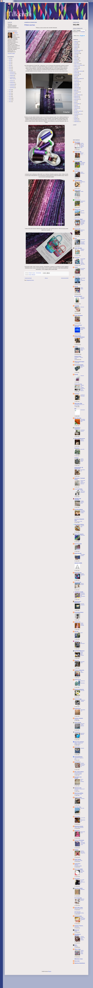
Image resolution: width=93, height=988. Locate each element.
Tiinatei (16, 32)
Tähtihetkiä (82, 889)
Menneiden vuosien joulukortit (82, 724)
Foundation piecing (78, 111)
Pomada (76, 374)
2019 (10, 70)
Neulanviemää (78, 708)
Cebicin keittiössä (78, 180)
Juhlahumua (77, 719)
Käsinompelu (76, 99)
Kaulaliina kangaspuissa (83, 574)
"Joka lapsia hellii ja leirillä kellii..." (83, 420)
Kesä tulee (82, 690)
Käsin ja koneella (78, 543)
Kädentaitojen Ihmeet (79, 612)
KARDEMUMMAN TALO (79, 650)
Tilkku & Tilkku (78, 949)
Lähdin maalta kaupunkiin (79, 827)
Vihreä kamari (77, 199)
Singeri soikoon (78, 859)
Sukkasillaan (77, 747)
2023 (10, 63)
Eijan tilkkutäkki (78, 418)
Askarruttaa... (77, 816)
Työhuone (76, 66)
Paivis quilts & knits (79, 907)
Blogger (49, 971)
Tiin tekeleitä (77, 878)
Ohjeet (75, 117)
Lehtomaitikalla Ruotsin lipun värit (83, 163)
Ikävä (82, 338)
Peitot (75, 43)
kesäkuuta (12, 82)
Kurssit (75, 62)
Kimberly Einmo (78, 356)
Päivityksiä (77, 393)
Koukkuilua (76, 60)
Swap (75, 105)
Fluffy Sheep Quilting (79, 793)
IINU (75, 408)
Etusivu (46, 278)
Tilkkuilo (76, 286)
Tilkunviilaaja (77, 142)
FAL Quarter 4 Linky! (78, 794)
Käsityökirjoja (76, 91)
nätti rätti (76, 631)
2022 (10, 65)
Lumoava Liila (77, 622)
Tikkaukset (76, 57)
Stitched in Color (78, 787)
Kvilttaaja (76, 457)
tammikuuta (12, 87)
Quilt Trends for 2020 (78, 521)
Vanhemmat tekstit (64, 278)
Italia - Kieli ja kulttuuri (79, 771)
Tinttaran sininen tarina (79, 670)
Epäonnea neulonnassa (79, 908)
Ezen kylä (82, 808)
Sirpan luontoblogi (78, 161)
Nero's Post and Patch (79, 741)
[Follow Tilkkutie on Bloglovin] (79, 36)
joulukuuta (12, 72)
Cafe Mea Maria (78, 807)
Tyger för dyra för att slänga (82, 348)
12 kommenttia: (38, 272)
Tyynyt (75, 77)
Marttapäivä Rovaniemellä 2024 (83, 328)
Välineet (75, 46)
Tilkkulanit (76, 120)
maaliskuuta (12, 84)
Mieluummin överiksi (79, 826)
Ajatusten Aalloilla (78, 563)
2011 (10, 101)
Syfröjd (76, 346)
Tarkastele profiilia (11, 53)
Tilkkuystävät (76, 87)
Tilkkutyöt (33, 274)
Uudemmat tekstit (28, 278)
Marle (76, 238)
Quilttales (76, 849)
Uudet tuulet (77, 926)
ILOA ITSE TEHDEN (79, 888)
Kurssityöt (76, 80)
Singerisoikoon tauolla (78, 860)
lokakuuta (12, 75)
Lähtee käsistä (78, 679)
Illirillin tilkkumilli (78, 553)
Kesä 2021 (82, 449)
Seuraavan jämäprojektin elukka (83, 511)
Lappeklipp (77, 305)
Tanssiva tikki (77, 228)
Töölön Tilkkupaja (78, 248)
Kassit (30, 274)
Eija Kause (77, 660)
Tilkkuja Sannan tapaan (79, 361)
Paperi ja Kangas (78, 699)
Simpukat (82, 375)
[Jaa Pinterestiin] (49, 273)
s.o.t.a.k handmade (78, 489)
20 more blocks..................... (83, 154)
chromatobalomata (78, 756)
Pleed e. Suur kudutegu (82, 780)
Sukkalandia (77, 830)
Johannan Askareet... (79, 925)
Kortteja (82, 191)
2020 (10, 68)
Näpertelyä (76, 96)
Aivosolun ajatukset (79, 509)
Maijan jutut (77, 930)
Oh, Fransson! (77, 911)
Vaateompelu (76, 121)
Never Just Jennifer (79, 869)
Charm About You (78, 384)
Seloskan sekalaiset (79, 718)
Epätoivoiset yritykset (78, 78)
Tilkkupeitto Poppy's (79, 219)
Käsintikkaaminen (77, 114)
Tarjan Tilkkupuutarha (79, 534)
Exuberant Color (78, 151)
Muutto (76, 931)
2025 (10, 60)
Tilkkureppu (77, 277)
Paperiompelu (77, 81)
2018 (10, 89)
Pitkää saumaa (29, 25)
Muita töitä (76, 84)
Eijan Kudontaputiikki (79, 364)
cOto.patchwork (78, 582)
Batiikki (75, 90)
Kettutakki (82, 748)
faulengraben (77, 732)
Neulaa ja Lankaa (78, 797)
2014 (10, 96)
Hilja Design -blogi (78, 403)
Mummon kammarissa (79, 689)
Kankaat (75, 59)
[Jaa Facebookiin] (47, 273)
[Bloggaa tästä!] (45, 273)
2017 (10, 91)
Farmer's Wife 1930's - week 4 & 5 (83, 852)
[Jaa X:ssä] (46, 273)
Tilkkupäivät (76, 108)
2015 (10, 94)
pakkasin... (76, 946)
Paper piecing (77, 63)
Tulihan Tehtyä (77, 190)
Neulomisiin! (83, 409)
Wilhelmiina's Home (79, 958)
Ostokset (76, 47)
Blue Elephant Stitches (79, 524)
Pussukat (76, 44)
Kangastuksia (77, 863)
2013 (10, 98)
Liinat (75, 93)
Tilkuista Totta (77, 209)
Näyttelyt (76, 85)
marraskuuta (12, 73)
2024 (10, 62)
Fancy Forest (76, 88)
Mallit (75, 102)
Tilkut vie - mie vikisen (78, 65)
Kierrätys (76, 112)
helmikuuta (12, 85)
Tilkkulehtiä (76, 106)
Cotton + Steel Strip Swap (82, 871)
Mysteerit (76, 75)
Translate (83, 31)
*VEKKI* (76, 267)
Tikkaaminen (76, 53)
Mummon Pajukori (78, 296)
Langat (75, 115)
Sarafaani (76, 118)
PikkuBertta (77, 448)
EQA (75, 109)
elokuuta (12, 80)
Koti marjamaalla (78, 897)
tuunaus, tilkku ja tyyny (79, 840)
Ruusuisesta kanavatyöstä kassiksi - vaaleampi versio (83, 222)
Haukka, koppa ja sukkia (82, 460)
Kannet (75, 69)
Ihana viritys (77, 961)
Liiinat (75, 100)
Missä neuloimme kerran (80, 438)
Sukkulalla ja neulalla (79, 591)
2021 (10, 67)
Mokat (75, 56)
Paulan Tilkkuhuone (79, 315)
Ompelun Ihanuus (78, 916)
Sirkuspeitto (83, 535)
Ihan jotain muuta (77, 50)
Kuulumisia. (83, 798)
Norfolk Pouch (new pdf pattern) (83, 491)
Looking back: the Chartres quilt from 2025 (82, 145)
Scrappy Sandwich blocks (82, 502)
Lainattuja (76, 68)
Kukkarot (76, 83)
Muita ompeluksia (77, 94)
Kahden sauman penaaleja (82, 624)
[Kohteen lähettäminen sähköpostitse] (43, 273)
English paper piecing (78, 71)
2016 (10, 93)
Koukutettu (77, 641)
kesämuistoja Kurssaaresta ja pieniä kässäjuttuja (83, 241)
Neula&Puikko (77, 762)
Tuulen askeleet (78, 722)
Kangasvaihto (77, 74)
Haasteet (76, 72)
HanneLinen (77, 257)
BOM (75, 49)
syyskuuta (12, 77)
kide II (82, 632)
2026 (10, 58)
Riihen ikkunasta (78, 572)
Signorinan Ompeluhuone (80, 963)
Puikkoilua (76, 51)
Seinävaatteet (77, 103)
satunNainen (77, 171)
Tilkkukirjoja (76, 97)
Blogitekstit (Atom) (30, 280)
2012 (10, 99)
